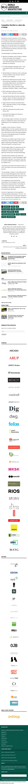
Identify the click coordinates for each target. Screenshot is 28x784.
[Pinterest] (18, 1)
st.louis (23, 214)
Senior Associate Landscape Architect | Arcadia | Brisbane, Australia (17, 296)
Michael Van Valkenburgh (8, 214)
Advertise (3, 736)
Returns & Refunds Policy (7, 746)
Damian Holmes (14, 30)
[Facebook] (15, 1)
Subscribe (4, 334)
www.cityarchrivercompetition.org (11, 199)
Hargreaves (10, 211)
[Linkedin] (12, 1)
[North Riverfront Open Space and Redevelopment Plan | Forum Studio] (4, 271)
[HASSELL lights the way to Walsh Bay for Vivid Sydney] (4, 265)
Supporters (3, 732)
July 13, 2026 (11, 319)
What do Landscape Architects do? (8, 755)
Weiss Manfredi (11, 216)
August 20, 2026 (11, 311)
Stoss (3, 216)
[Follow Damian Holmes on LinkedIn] (16, 236)
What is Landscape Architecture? (8, 752)
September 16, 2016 (12, 272)
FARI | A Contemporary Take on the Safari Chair (16, 309)
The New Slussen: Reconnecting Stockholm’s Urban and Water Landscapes (16, 316)
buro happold (5, 209)
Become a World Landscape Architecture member (12, 730)
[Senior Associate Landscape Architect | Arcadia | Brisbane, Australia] (4, 297)
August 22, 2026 (11, 284)
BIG (17, 206)
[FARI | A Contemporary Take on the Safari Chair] (4, 310)
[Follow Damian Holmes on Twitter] (13, 236)
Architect (7, 206)
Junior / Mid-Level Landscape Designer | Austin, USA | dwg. (17, 282)
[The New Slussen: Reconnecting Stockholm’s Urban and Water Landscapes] (4, 317)
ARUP (13, 206)
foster (4, 211)
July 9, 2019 (11, 260)
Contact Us (3, 740)
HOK (17, 211)
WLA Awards (11, 769)
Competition (20, 209)
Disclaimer (3, 744)
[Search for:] (14, 16)
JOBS (2, 278)
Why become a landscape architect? (8, 757)
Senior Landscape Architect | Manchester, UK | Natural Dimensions (17, 289)
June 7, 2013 (11, 266)
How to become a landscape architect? (9, 760)
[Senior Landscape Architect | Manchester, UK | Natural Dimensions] (4, 290)
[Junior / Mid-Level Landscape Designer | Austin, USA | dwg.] (4, 283)
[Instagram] (10, 1)
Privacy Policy (4, 742)
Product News (5, 305)
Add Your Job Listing (6, 302)
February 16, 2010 (6, 30)
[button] (26, 13)
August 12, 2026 (11, 291)
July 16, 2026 (11, 298)
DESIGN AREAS (9, 20)
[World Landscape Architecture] (11, 10)
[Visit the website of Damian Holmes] (11, 236)
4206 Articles (21, 224)
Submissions (4, 738)
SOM (18, 214)
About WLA (3, 734)
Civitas (13, 209)
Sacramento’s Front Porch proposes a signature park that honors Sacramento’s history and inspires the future (17, 257)
